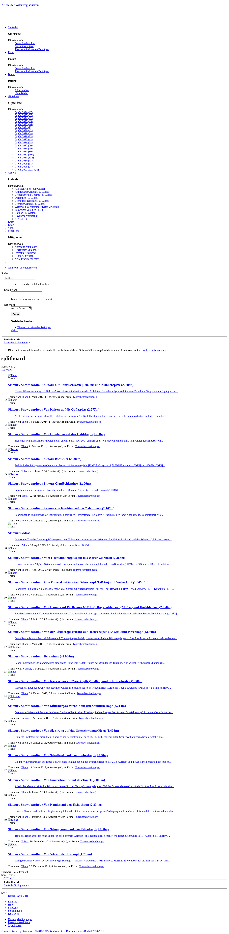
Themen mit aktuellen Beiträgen (32, 49)
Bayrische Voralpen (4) (27, 215)
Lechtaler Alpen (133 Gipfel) (30, 203)
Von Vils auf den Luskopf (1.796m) (50, 854)
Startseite (13, 27)
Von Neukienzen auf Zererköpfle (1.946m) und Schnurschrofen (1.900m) (75, 681)
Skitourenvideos (19, 533)
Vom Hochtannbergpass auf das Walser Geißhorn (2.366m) (66, 557)
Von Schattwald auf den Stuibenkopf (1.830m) (58, 755)
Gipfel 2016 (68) (24, 142)
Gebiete (12, 172)
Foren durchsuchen (25, 43)
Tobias (24, 471)
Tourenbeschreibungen (85, 396)
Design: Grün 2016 (18, 895)
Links (11, 224)
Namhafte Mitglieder (26, 246)
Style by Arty (15, 925)
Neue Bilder (21, 93)
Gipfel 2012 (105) (24, 154)
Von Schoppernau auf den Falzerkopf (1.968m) (58, 829)
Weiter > (9, 369)
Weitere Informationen (154, 350)
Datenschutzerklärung (19, 922)
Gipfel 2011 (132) (24, 157)
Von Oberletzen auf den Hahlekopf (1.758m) (56, 434)
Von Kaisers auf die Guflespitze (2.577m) (53, 409)
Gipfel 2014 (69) (24, 148)
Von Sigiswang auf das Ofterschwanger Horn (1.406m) (63, 730)
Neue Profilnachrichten (27, 258)
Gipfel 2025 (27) (24, 115)
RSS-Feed (13, 913)
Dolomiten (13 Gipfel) (26, 197)
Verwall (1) (21, 218)
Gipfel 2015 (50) (24, 145)
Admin (25, 545)
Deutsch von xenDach (85, 931)
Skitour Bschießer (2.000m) (44, 459)
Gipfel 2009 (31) (24, 163)
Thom (24, 396)
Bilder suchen (22, 90)
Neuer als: (9, 304)
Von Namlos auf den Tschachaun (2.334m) (55, 804)
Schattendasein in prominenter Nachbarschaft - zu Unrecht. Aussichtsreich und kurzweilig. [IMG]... (67, 490)
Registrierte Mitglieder (26, 249)
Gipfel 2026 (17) (24, 112)
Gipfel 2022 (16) (24, 124)
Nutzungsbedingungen (20, 919)
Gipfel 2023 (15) (24, 121)
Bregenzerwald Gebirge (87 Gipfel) (33, 194)
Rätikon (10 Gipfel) (25, 212)
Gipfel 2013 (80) (24, 151)
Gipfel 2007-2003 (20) (27, 169)
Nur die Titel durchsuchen (35, 284)
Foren (11, 52)
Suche (11, 227)
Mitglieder (13, 230)
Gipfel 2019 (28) (24, 133)
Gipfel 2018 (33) (24, 136)
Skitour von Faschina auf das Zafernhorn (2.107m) (61, 508)
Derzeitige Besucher (25, 252)
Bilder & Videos (83, 545)
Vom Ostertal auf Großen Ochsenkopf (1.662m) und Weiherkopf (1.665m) (76, 582)
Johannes (26, 668)
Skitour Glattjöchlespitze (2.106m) (49, 483)
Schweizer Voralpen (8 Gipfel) (31, 209)
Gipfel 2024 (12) (24, 118)
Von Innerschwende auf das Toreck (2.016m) (56, 780)
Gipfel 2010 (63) (24, 160)
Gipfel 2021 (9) (23, 127)
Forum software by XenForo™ (32, 931)
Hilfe (10, 904)
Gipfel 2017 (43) (24, 139)
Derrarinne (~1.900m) (41, 656)
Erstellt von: (10, 289)
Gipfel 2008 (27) (24, 166)
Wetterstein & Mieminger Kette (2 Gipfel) (37, 206)
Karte (11, 221)
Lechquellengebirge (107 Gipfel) (32, 200)
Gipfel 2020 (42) (24, 130)
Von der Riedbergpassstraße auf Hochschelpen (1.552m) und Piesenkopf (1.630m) (82, 631)
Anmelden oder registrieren (20, 5)
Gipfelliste (13, 96)
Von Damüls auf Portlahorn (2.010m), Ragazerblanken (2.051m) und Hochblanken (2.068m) (89, 607)
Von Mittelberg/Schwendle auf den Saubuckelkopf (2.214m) (67, 706)
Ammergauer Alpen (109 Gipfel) (32, 191)
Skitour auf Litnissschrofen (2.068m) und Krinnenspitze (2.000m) (70, 385)
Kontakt (12, 901)
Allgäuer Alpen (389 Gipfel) (30, 188)
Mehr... (14, 330)
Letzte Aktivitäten (24, 46)
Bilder (11, 74)
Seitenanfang (15, 910)
